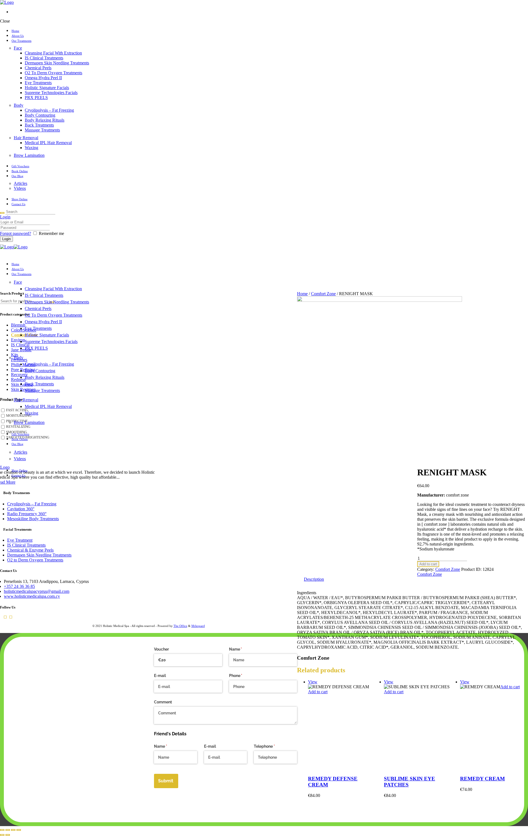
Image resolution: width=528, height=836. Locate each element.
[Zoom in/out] (2, 830)
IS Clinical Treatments (26, 545)
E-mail (160, 675)
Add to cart (428, 564)
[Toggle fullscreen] (8, 830)
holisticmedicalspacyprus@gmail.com (36, 591)
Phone (243, 675)
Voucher (161, 649)
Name (243, 649)
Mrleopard (198, 625)
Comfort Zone (447, 569)
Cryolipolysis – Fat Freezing (31, 503)
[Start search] (2, 213)
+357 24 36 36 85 (19, 586)
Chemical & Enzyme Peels (30, 550)
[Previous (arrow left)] (2, 835)
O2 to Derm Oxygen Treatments (35, 560)
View (388, 681)
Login (5, 217)
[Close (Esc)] (18, 830)
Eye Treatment (19, 540)
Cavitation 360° (20, 508)
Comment (163, 702)
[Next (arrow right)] (8, 835)
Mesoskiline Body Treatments (33, 518)
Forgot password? (15, 233)
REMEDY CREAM (482, 779)
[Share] (13, 830)
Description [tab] (314, 579)
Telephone (272, 746)
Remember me (51, 233)
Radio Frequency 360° (26, 513)
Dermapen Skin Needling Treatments (39, 555)
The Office (180, 625)
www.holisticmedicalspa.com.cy (32, 596)
